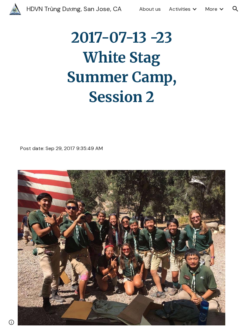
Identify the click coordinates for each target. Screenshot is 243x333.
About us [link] (150, 9)
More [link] (211, 9)
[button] (235, 8)
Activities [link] (179, 9)
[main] (121, 67)
